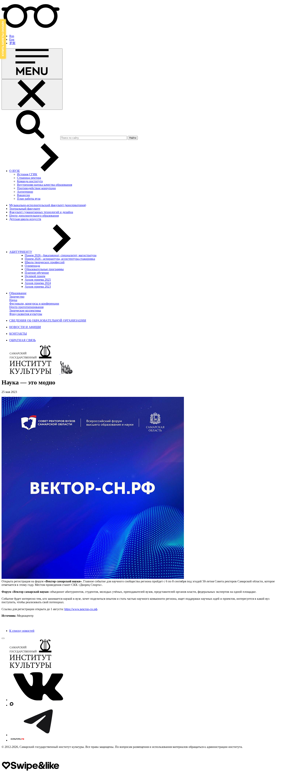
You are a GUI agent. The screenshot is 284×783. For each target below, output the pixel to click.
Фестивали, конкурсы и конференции (34, 303)
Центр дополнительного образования (34, 215)
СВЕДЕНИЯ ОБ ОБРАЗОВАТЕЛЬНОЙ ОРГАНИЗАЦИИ (47, 320)
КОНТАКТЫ (18, 333)
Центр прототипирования (26, 307)
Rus (11, 36)
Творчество (16, 296)
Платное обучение (37, 272)
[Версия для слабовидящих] (31, 29)
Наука (13, 300)
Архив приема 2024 (38, 283)
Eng (11, 39)
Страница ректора (29, 177)
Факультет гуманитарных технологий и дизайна (41, 212)
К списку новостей (21, 630)
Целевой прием (35, 276)
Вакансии (23, 195)
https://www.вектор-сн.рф (80, 609)
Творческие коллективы (25, 310)
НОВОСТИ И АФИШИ (25, 327)
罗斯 (12, 43)
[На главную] (31, 373)
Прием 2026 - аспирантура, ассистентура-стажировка (60, 258)
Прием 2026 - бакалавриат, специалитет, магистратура (60, 255)
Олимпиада (32, 265)
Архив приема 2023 (38, 286)
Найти (132, 137)
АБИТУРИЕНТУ (20, 251)
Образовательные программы (44, 269)
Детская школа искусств (25, 219)
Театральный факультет (24, 208)
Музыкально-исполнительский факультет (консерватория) (47, 205)
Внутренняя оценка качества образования (44, 184)
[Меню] (32, 63)
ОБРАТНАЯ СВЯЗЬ (22, 340)
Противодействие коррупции (36, 188)
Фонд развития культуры (25, 314)
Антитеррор (25, 191)
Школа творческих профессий (45, 262)
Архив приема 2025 (38, 279)
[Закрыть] (32, 94)
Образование (17, 293)
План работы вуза (28, 198)
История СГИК (27, 174)
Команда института (30, 181)
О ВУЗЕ (14, 170)
